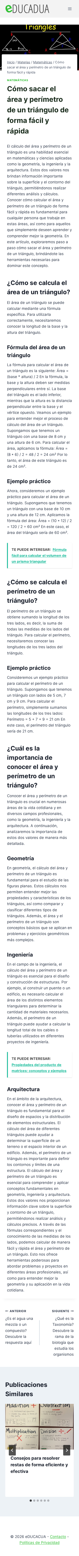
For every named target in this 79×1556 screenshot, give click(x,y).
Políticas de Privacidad (40, 1542)
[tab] (31, 1500)
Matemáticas (17, 80)
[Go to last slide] (12, 1450)
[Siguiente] (66, 1450)
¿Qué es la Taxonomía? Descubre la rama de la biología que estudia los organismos (63, 1333)
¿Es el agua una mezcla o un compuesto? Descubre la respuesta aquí (19, 1327)
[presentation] (39, 1427)
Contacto (58, 1536)
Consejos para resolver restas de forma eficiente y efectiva (39, 1465)
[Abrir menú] (70, 8)
